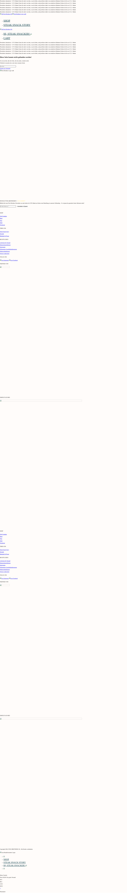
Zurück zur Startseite (5, 68)
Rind (1, 218)
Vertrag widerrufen (4, 253)
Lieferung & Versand (5, 242)
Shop (6, 859)
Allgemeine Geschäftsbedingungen (8, 249)
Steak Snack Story (4, 231)
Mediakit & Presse (4, 236)
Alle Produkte (3, 216)
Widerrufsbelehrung (5, 251)
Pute (1, 220)
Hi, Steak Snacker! (14, 865)
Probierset (2, 225)
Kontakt (2, 233)
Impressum (2, 247)
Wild (1, 222)
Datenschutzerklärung (5, 245)
